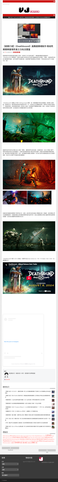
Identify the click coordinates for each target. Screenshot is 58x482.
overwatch (50, 439)
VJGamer (4, 480)
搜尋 (3, 473)
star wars (36, 441)
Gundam (27, 436)
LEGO (48, 435)
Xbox (41, 441)
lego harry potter (9, 437)
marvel (43, 437)
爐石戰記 (25, 442)
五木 (5, 52)
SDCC (24, 441)
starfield (32, 441)
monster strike (24, 439)
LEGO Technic (38, 437)
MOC (51, 437)
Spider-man (27, 441)
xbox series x (7, 442)
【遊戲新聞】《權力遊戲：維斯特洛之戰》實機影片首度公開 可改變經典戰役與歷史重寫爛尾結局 (27, 415)
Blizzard (12, 436)
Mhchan (47, 437)
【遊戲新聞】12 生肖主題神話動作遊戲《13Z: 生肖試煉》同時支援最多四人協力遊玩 (25, 17)
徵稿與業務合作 (45, 462)
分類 (3, 467)
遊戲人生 (34, 443)
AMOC (4, 436)
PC (54, 439)
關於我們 (52, 462)
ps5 (22, 441)
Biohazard (8, 436)
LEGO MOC (24, 437)
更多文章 (8, 379)
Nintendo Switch (42, 439)
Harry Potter (32, 436)
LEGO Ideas (16, 437)
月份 (3, 461)
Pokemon (19, 441)
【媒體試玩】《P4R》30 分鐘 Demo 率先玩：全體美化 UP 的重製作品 (21, 411)
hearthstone (38, 436)
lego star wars (31, 437)
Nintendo (34, 439)
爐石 (21, 442)
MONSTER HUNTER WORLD (14, 439)
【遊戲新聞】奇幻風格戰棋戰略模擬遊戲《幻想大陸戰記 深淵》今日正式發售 (23, 403)
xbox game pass (47, 441)
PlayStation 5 (14, 441)
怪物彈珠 (17, 443)
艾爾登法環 (29, 442)
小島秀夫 (12, 442)
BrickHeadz (17, 436)
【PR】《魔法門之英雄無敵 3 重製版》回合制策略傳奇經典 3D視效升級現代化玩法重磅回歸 (26, 422)
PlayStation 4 (7, 441)
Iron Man (43, 436)
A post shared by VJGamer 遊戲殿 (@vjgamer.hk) (23, 363)
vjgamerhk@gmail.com (29, 461)
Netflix (30, 439)
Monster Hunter (6, 439)
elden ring (22, 436)
